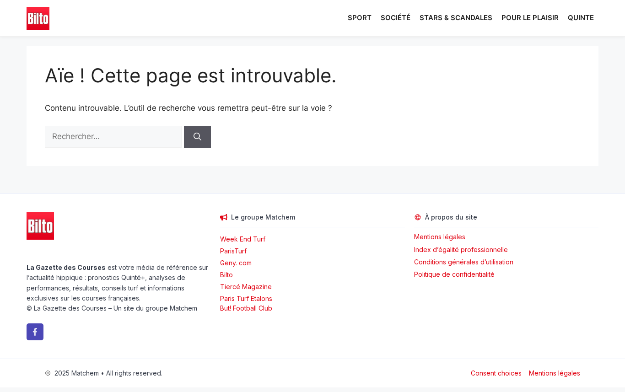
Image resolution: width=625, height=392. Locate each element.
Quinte (581, 17)
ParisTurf (233, 251)
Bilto (226, 275)
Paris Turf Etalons (246, 298)
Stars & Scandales (456, 17)
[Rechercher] (197, 137)
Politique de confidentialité (454, 274)
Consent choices (496, 373)
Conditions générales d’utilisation (463, 262)
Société (395, 17)
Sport (360, 17)
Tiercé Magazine (246, 286)
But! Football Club (246, 308)
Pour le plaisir (530, 17)
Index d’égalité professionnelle (462, 249)
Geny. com (236, 263)
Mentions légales (439, 237)
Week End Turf (242, 239)
